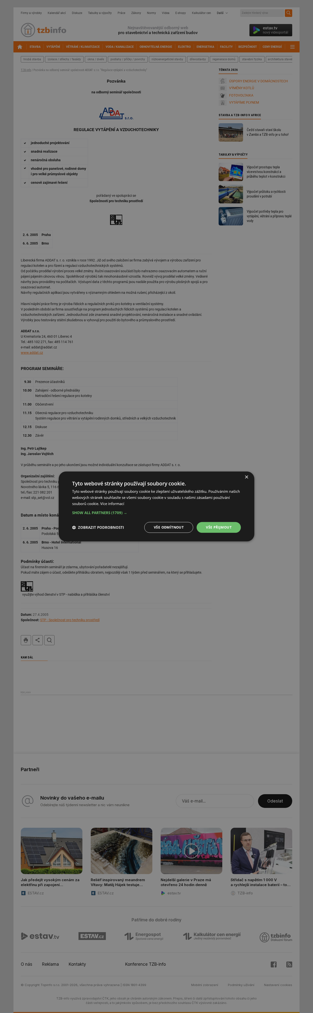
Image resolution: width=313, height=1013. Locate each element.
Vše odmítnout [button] (169, 527)
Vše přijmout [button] (219, 527)
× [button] (246, 477)
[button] (156, 512)
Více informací (112, 503)
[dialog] (156, 506)
